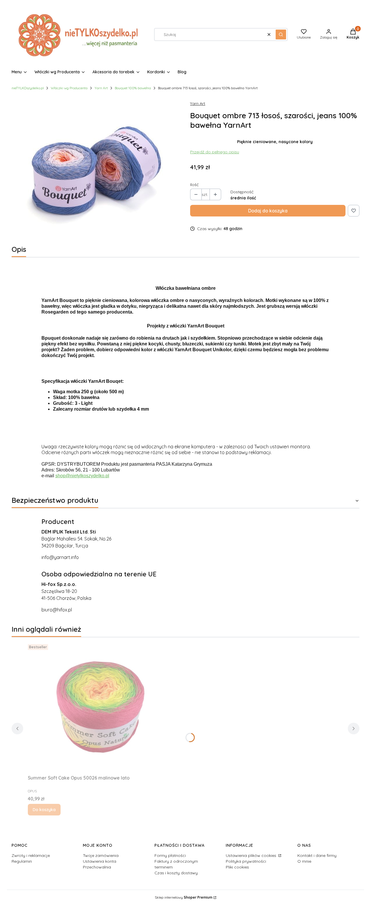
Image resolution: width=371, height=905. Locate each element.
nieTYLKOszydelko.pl (28, 88)
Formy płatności (170, 855)
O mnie (304, 861)
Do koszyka (44, 809)
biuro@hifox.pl (56, 610)
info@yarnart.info (60, 557)
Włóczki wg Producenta (69, 88)
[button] (281, 34)
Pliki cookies (237, 867)
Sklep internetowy (183, 897)
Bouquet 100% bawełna (133, 88)
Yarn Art (101, 88)
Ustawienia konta (99, 861)
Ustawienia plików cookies (251, 855)
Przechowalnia (97, 867)
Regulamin (22, 861)
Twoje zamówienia (101, 855)
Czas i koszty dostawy (176, 872)
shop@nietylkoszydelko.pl (82, 475)
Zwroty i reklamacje (31, 855)
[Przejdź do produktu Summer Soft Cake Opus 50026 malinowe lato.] (100, 707)
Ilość (194, 184)
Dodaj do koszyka (268, 211)
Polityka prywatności (246, 861)
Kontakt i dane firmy (317, 855)
